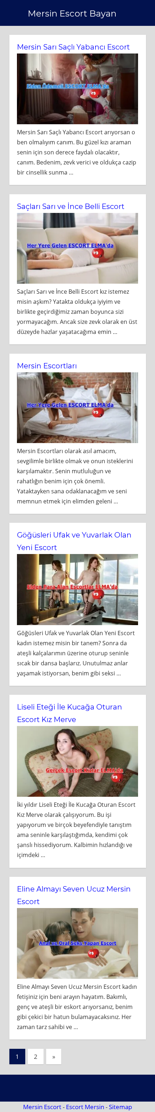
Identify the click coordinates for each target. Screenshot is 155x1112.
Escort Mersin (85, 1107)
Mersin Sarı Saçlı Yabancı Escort (73, 47)
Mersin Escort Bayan (72, 13)
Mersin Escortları (47, 366)
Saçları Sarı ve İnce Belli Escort (70, 206)
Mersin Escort (42, 1107)
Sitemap (120, 1107)
